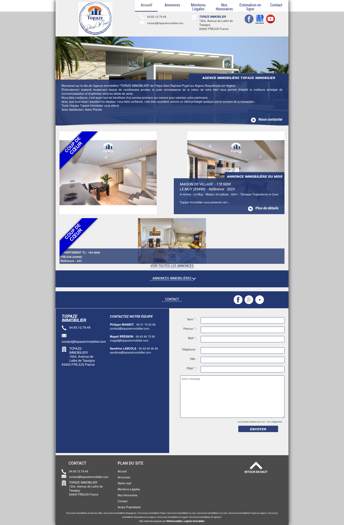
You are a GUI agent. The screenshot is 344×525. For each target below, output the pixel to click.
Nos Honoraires (224, 7)
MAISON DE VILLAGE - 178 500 (205, 184)
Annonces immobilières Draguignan (120, 513)
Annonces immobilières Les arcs (212, 513)
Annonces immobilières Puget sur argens (248, 513)
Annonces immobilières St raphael (205, 517)
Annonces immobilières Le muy (181, 513)
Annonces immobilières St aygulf (173, 517)
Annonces (172, 5)
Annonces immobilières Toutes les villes (84, 513)
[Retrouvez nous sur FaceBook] (249, 18)
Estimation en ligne (250, 7)
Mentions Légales (198, 7)
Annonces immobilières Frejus (152, 513)
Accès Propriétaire (129, 507)
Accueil (146, 5)
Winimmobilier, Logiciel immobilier (185, 521)
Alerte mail (124, 483)
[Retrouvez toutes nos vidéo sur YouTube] (259, 299)
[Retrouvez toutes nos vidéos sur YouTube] (270, 18)
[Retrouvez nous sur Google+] (259, 19)
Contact (276, 5)
